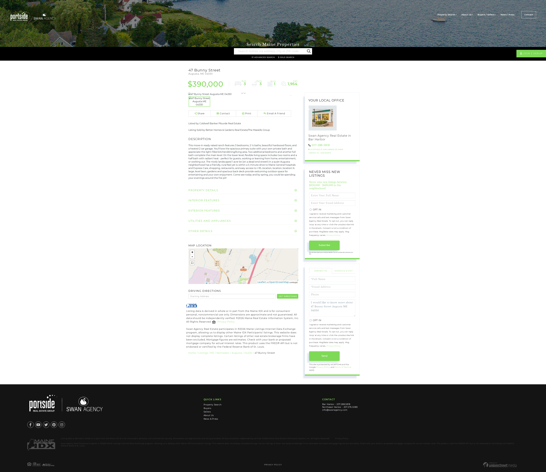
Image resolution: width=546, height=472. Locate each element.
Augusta (237, 353)
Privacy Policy (226, 321)
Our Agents (325, 153)
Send (324, 356)
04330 (248, 353)
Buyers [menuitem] (207, 408)
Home (192, 353)
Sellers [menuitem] (207, 412)
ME (212, 353)
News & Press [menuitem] (211, 419)
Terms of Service (343, 367)
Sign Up (537, 53)
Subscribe (324, 245)
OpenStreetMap (279, 282)
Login (526, 53)
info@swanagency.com (335, 410)
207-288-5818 (321, 145)
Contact (528, 14)
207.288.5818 (343, 404)
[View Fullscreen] (192, 263)
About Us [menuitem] (466, 14)
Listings (203, 353)
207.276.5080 (351, 407)
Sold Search (287, 57)
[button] (308, 51)
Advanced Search (264, 57)
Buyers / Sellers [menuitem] (486, 14)
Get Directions (288, 296)
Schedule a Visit (344, 271)
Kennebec (223, 353)
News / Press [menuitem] (507, 14)
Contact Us (314, 153)
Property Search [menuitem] (446, 14)
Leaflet (262, 282)
